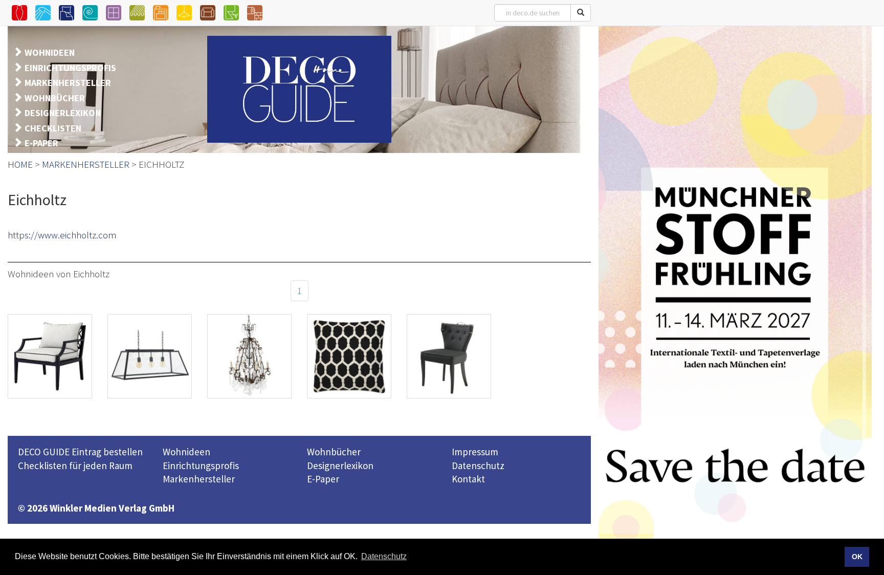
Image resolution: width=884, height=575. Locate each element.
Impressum (475, 452)
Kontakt (468, 479)
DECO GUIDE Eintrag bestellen (80, 452)
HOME (20, 164)
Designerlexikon (340, 465)
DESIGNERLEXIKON (63, 113)
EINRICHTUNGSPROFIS (70, 68)
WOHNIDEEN (50, 52)
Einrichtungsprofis (201, 465)
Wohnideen (186, 452)
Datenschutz (478, 465)
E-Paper (323, 479)
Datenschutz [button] (384, 556)
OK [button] (857, 556)
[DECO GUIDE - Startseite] (299, 89)
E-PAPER (41, 143)
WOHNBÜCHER (55, 98)
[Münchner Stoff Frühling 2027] (735, 299)
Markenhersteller (199, 479)
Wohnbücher (334, 452)
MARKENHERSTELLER (68, 83)
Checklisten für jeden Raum (75, 465)
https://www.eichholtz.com (62, 235)
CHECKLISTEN (53, 128)
